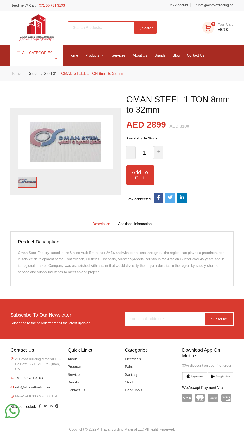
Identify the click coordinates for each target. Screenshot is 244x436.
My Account (178, 5)
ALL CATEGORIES (36, 53)
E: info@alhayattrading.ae (214, 5)
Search (147, 28)
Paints (130, 367)
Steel (33, 73)
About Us (140, 55)
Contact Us (195, 55)
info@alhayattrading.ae (32, 387)
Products (92, 55)
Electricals (133, 359)
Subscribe (219, 319)
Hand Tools (133, 390)
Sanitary (131, 374)
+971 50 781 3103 (29, 378)
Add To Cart (140, 175)
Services (119, 55)
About (72, 359)
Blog (176, 55)
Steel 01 (50, 73)
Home (73, 55)
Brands (160, 55)
